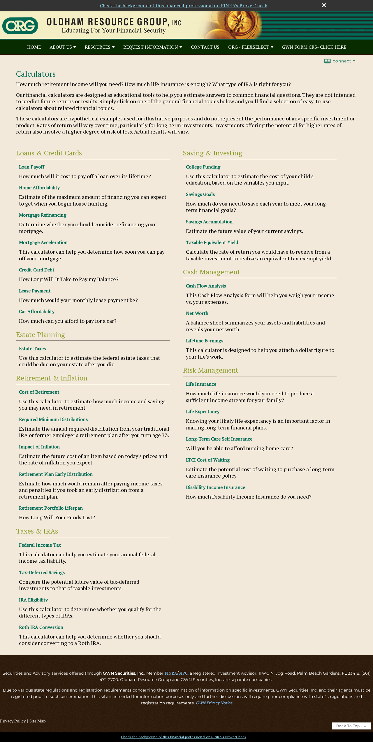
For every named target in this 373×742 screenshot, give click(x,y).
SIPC (183, 673)
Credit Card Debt (36, 269)
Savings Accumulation (209, 221)
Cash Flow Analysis (206, 286)
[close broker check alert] (324, 5)
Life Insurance (201, 384)
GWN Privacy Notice (214, 703)
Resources (97, 47)
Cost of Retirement (39, 392)
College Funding (203, 167)
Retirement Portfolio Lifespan (51, 508)
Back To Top (348, 726)
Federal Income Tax (40, 545)
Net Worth (197, 313)
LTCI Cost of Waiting (208, 460)
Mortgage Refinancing (42, 215)
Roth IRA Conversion (41, 627)
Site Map (37, 721)
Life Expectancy (202, 411)
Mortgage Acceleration (43, 242)
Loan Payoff (31, 167)
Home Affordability (39, 187)
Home (34, 47)
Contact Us (205, 47)
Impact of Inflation (39, 446)
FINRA (171, 673)
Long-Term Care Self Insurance (219, 439)
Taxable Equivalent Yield (212, 242)
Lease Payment (35, 290)
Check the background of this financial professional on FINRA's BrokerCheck (183, 5)
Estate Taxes (32, 348)
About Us (61, 47)
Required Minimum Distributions (53, 419)
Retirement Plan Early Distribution (56, 474)
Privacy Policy (13, 721)
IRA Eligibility (33, 600)
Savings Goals (200, 194)
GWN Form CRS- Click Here (314, 47)
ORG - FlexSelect (248, 47)
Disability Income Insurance (215, 487)
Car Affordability (36, 311)
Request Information (150, 47)
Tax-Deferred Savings (42, 572)
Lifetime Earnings (204, 340)
